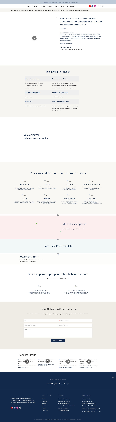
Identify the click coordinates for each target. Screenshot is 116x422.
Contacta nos (45, 410)
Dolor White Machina (63, 408)
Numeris (44, 408)
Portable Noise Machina (63, 403)
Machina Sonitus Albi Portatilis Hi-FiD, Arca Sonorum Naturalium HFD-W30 (68, 366)
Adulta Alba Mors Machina (64, 401)
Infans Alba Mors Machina (27, 10)
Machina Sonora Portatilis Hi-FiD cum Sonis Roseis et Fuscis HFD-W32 (27, 366)
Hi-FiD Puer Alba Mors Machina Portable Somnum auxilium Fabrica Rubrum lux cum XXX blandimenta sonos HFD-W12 (62, 10)
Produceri (17, 10)
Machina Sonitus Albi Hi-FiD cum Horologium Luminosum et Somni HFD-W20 (88, 366)
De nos (43, 405)
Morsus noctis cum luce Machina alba (66, 405)
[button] (74, 6)
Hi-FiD (12, 10)
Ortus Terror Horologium (63, 410)
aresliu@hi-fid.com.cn (91, 403)
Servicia (44, 403)
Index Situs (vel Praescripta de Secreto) (73, 419)
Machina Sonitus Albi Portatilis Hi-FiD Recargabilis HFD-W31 (46, 365)
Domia (43, 399)
